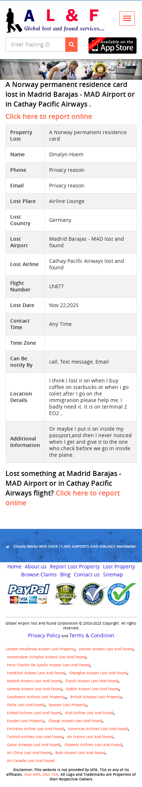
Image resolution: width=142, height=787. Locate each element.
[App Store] (112, 45)
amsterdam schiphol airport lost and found (46, 657)
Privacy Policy (44, 635)
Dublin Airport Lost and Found (92, 689)
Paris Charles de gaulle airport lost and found (48, 665)
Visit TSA (50, 774)
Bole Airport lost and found (80, 752)
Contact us (87, 574)
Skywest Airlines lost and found (93, 744)
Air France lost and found (90, 736)
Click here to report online (48, 116)
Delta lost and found (25, 705)
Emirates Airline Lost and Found (35, 728)
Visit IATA (32, 774)
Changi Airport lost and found (75, 720)
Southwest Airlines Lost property (35, 697)
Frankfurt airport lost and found (36, 673)
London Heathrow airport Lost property (40, 649)
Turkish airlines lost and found (35, 736)
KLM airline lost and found (89, 713)
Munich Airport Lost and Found (34, 681)
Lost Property (119, 566)
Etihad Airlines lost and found (34, 713)
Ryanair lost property (67, 705)
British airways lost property (95, 697)
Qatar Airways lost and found (33, 744)
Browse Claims (39, 574)
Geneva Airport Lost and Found (34, 689)
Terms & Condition (91, 635)
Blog (65, 574)
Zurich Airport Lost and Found (92, 681)
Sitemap (113, 574)
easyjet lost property (25, 720)
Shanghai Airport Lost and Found (98, 673)
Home (14, 566)
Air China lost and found (29, 752)
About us (36, 566)
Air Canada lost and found (30, 760)
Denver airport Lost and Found (106, 649)
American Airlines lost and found (98, 728)
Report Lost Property (75, 566)
